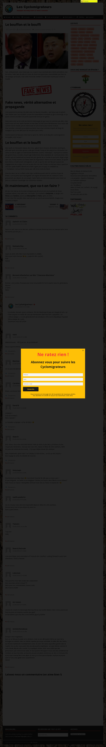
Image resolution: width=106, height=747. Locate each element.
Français (86, 1)
